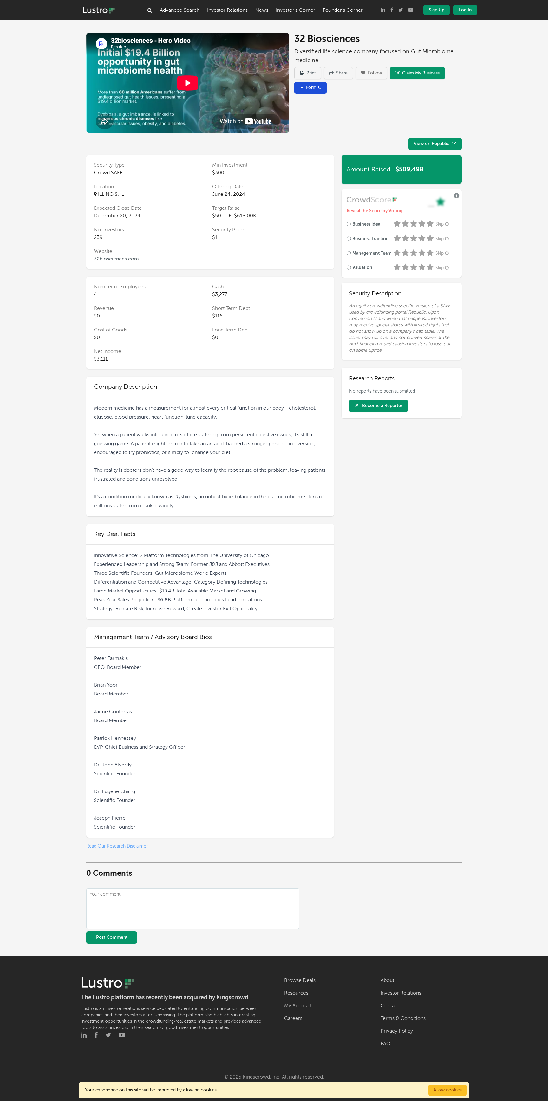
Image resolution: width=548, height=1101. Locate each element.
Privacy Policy (397, 1031)
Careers (293, 1018)
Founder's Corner (343, 10)
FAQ (385, 1044)
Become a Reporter (381, 405)
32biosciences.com (116, 259)
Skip (439, 224)
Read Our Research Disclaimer (117, 846)
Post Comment (111, 937)
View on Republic (431, 143)
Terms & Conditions (403, 1018)
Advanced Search (179, 10)
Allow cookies (448, 1090)
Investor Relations (227, 10)
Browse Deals (300, 980)
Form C (313, 87)
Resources (296, 993)
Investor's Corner (295, 10)
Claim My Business (420, 73)
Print (310, 73)
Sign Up (436, 10)
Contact (390, 1005)
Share (341, 73)
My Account (298, 1005)
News (261, 10)
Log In (465, 10)
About (387, 980)
